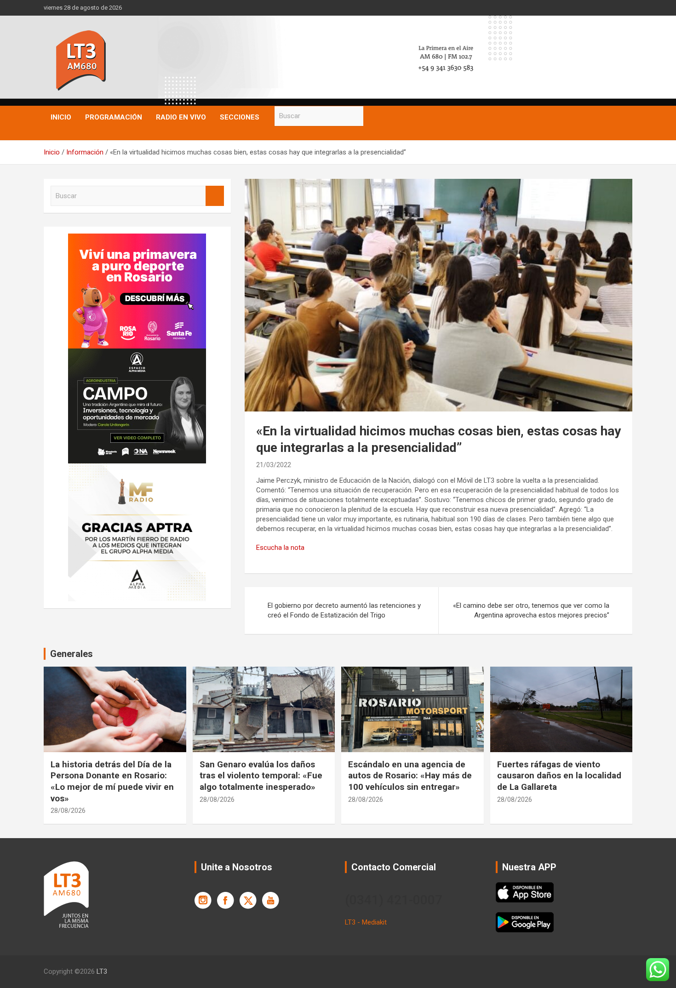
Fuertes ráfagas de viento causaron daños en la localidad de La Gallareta (559, 775)
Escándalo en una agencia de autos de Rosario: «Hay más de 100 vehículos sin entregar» (410, 775)
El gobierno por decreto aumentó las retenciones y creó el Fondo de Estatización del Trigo (344, 610)
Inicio (61, 117)
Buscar (372, 116)
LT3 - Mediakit (366, 922)
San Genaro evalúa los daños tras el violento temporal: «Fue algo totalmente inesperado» (261, 775)
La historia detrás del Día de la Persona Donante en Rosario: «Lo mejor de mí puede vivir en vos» (112, 781)
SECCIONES (239, 117)
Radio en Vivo (181, 117)
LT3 (102, 971)
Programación (113, 117)
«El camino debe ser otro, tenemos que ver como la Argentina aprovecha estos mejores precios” (531, 610)
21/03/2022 (273, 464)
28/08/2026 (68, 810)
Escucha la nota (280, 547)
